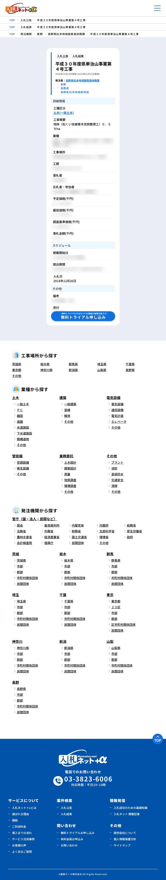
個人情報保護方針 (125, 839)
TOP (157, 740)
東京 (110, 594)
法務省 (21, 531)
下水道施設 (24, 433)
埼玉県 (101, 364)
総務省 (131, 525)
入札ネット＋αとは (24, 808)
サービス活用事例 (23, 839)
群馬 (110, 553)
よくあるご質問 (22, 852)
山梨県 (101, 370)
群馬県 (73, 364)
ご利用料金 (19, 826)
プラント (117, 462)
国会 (20, 525)
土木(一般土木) (63, 112)
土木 (15, 397)
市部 (20, 566)
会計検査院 (24, 543)
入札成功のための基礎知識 (130, 808)
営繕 (67, 410)
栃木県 (44, 364)
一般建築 (70, 404)
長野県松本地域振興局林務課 (82, 80)
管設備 (17, 455)
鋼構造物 (23, 439)
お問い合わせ (69, 845)
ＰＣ (20, 410)
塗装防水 (117, 474)
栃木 (62, 553)
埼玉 (15, 594)
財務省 (76, 531)
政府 (130, 537)
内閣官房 (78, 525)
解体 (67, 416)
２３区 (115, 607)
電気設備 (113, 397)
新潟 (62, 641)
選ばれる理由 (20, 814)
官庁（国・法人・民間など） (34, 518)
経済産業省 (51, 537)
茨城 (15, 553)
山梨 (110, 641)
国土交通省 (79, 537)
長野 (15, 682)
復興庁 (48, 543)
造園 (20, 421)
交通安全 (117, 480)
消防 (114, 468)
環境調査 (70, 486)
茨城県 (16, 364)
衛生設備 (23, 468)
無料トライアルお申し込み (77, 833)
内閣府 (104, 525)
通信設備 (117, 410)
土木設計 (70, 462)
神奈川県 (46, 370)
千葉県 (130, 364)
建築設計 (70, 468)
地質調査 (70, 480)
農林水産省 (24, 537)
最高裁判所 (51, 525)
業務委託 (66, 455)
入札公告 (66, 808)
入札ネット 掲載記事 (127, 814)
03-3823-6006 (88, 780)
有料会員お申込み (72, 839)
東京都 (16, 370)
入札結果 (66, 814)
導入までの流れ (22, 833)
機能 (15, 820)
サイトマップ (122, 845)
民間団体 (78, 543)
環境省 (104, 537)
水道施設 (23, 427)
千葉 (62, 594)
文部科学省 (107, 531)
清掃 (114, 486)
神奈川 (17, 641)
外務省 (48, 531)
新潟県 (73, 370)
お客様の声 (19, 845)
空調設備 (23, 462)
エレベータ (118, 421)
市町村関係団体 (27, 578)
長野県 (130, 370)
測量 (67, 474)
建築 (62, 397)
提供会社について (125, 833)
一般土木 (23, 404)
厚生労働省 (134, 531)
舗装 (20, 416)
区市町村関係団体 (123, 624)
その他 (16, 376)
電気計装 (117, 416)
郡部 (20, 572)
